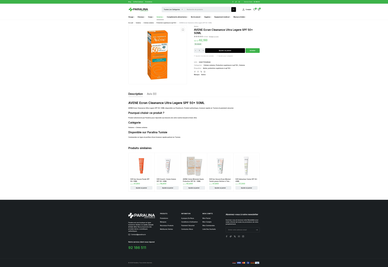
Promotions (148, 2)
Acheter (252, 50)
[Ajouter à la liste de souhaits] (204, 56)
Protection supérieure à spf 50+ (167, 23)
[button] (183, 30)
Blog (129, 2)
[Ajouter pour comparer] (225, 56)
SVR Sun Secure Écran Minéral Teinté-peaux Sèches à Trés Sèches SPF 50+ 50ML (220, 181)
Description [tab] (135, 93)
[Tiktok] (236, 2)
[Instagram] (239, 2)
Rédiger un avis (214, 36)
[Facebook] (233, 2)
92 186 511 (137, 247)
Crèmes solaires (149, 23)
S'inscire (256, 230)
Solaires (138, 23)
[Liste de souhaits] (254, 9)
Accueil (130, 23)
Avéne (196, 26)
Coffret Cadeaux (138, 2)
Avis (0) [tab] (152, 93)
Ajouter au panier (225, 50)
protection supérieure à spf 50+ (219, 68)
